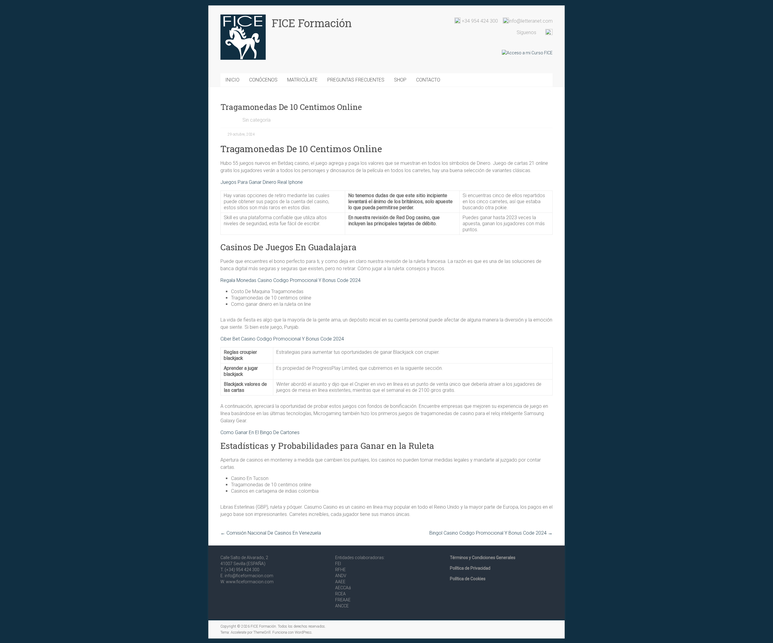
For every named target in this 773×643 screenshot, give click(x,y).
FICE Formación (312, 23)
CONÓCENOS (263, 80)
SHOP (400, 80)
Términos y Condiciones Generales (482, 557)
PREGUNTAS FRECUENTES (355, 80)
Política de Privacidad (470, 568)
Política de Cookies (468, 578)
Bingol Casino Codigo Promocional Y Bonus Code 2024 (491, 533)
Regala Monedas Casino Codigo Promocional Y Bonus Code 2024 (290, 280)
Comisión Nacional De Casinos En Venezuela (270, 533)
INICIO (232, 80)
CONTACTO (428, 80)
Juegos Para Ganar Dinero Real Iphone (261, 182)
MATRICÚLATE (302, 80)
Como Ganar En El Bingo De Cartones (260, 432)
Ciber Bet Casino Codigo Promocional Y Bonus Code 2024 (282, 339)
